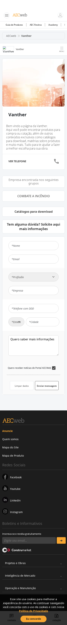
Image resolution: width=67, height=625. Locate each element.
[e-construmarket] (16, 550)
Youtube (15, 489)
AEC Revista (36, 24)
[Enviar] (61, 540)
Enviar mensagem (47, 385)
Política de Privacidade (33, 611)
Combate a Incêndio (33, 196)
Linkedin (15, 500)
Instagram (16, 512)
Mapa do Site (10, 447)
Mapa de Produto (13, 455)
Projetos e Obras (15, 563)
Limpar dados (22, 385)
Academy (53, 24)
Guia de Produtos (14, 24)
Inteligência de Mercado (20, 575)
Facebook (16, 477)
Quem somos (10, 439)
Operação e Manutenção (20, 588)
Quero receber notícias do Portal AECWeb (29, 368)
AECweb (11, 36)
